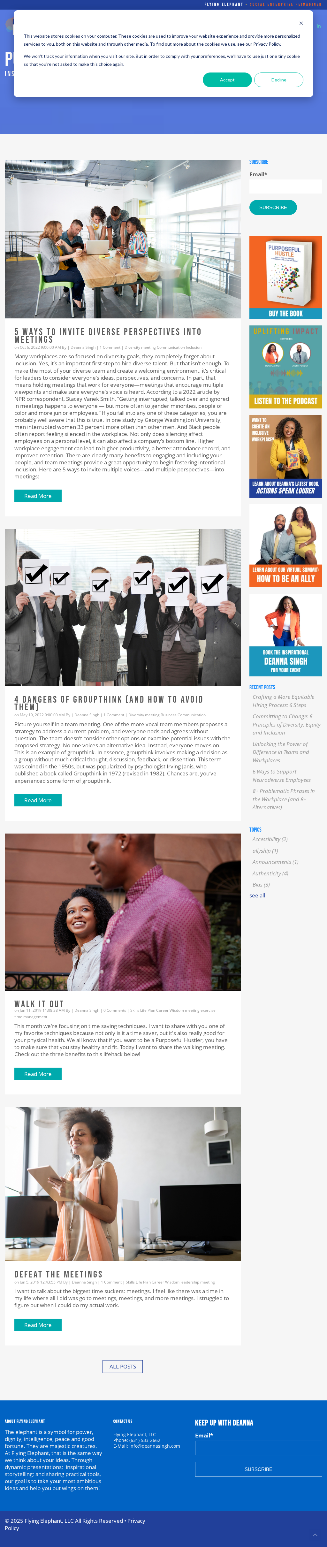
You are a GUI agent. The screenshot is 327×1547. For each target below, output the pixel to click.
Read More (38, 495)
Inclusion (194, 347)
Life (143, 1010)
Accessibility (270, 839)
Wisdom (177, 1010)
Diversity (132, 347)
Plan (151, 1010)
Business (169, 715)
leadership (189, 1282)
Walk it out (39, 1004)
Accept (227, 79)
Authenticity (270, 873)
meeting (148, 347)
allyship (265, 850)
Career (162, 1010)
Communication (171, 347)
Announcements (276, 861)
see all (257, 895)
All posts (123, 1366)
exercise (208, 1010)
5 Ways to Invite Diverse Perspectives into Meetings (108, 335)
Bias (261, 884)
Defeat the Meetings (58, 1274)
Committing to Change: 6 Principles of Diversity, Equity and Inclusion (287, 724)
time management (30, 1016)
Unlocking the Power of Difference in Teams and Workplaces (281, 752)
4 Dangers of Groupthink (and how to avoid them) (109, 703)
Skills (134, 1010)
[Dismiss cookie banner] (301, 24)
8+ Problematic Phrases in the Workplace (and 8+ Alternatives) (284, 799)
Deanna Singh (83, 347)
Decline (278, 79)
